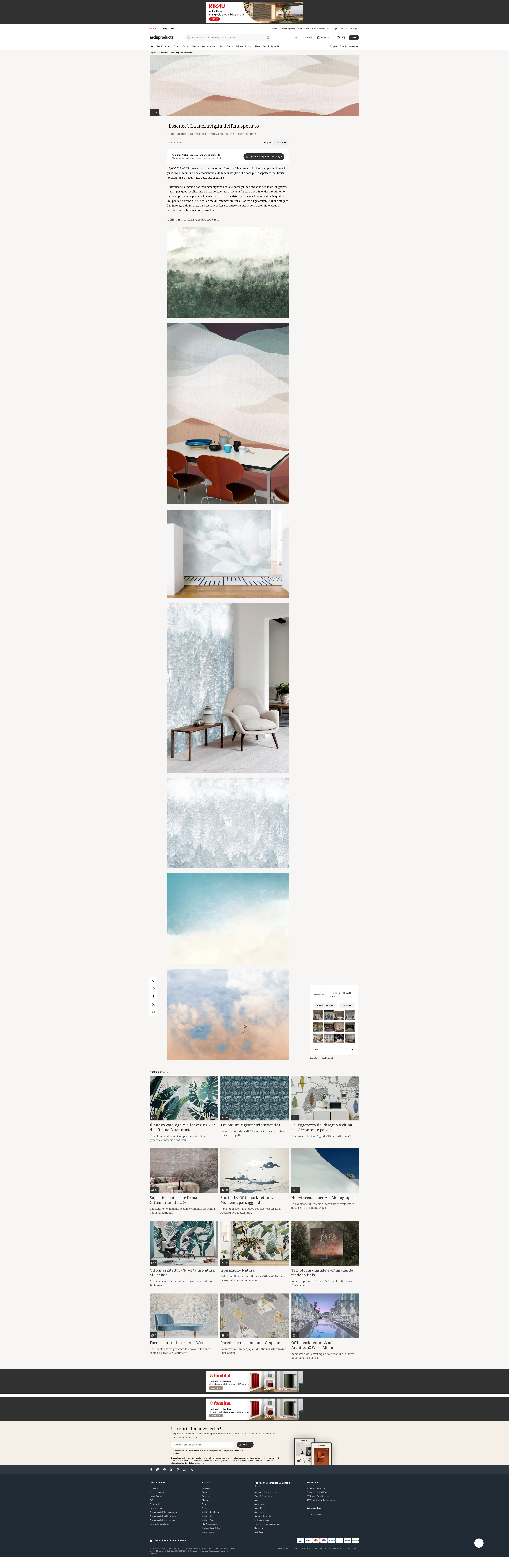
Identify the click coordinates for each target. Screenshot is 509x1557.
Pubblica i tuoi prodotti (316, 1488)
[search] (188, 37)
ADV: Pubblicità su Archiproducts (321, 1500)
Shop (256, 1500)
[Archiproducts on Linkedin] (191, 1469)
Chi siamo (154, 1488)
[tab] (278, 28)
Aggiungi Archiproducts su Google (265, 156)
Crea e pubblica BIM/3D (317, 1492)
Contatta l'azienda (325, 1005)
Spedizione (259, 1512)
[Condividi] (153, 1012)
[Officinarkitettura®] (319, 994)
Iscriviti (246, 1444)
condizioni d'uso (202, 1458)
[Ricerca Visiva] (268, 37)
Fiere (204, 1504)
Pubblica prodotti (288, 29)
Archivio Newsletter (210, 1512)
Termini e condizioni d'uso (316, 1548)
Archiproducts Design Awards (162, 1520)
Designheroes (208, 1532)
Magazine (206, 1500)
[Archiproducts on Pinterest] (164, 1469)
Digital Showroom (314, 1515)
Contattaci (154, 1504)
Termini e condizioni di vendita (267, 1524)
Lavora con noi (156, 1508)
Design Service (337, 29)
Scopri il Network (157, 1492)
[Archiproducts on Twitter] (171, 1469)
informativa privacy (218, 1458)
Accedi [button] (354, 38)
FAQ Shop (258, 1532)
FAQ (151, 1500)
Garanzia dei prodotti (263, 1516)
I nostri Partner (156, 1496)
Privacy (281, 1548)
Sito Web (347, 1005)
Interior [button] (153, 28)
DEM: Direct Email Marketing (319, 1496)
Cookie (302, 1548)
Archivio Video (208, 1520)
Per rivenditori (303, 29)
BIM (173, 28)
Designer (206, 1496)
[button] (275, 28)
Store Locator (260, 1504)
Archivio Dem (208, 1516)
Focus (204, 1508)
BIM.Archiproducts (210, 1524)
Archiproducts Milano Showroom (164, 1512)
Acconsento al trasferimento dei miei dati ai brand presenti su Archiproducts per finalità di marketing (207, 1452)
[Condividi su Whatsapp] (153, 989)
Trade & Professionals (320, 29)
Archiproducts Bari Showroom (163, 1516)
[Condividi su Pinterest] (153, 981)
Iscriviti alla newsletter (159, 1524)
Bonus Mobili (259, 1508)
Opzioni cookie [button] (291, 1548)
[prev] (346, 1049)
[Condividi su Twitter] (153, 1004)
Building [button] (163, 28)
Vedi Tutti (320, 1049)
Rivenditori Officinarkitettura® (321, 1058)
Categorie (206, 1488)
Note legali (259, 1528)
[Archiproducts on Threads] (178, 1469)
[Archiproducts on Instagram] (158, 1469)
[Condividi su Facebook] (153, 997)
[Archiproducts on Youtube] (184, 1469)
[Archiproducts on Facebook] (152, 1469)
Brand (204, 1492)
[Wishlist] (338, 37)
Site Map (355, 1548)
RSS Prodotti (345, 1548)
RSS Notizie (333, 1548)
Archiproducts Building (211, 1528)
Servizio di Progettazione (265, 1492)
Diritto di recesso (261, 1520)
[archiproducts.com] (162, 37)
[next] (352, 1049)
